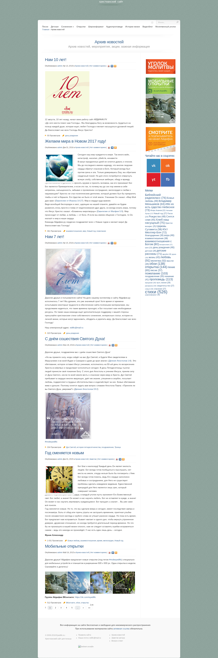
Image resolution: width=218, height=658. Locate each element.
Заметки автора (118, 638)
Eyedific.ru (60, 635)
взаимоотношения (74, 231)
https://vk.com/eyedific (85, 597)
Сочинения (67, 26)
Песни (45, 26)
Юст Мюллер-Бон (156, 231)
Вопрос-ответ (117, 641)
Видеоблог (148, 26)
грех (148, 248)
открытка (156, 267)
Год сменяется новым (64, 453)
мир (84, 231)
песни (156, 270)
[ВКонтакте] (112, 66)
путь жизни (163, 282)
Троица (118, 447)
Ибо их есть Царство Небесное (159, 207)
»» (89, 608)
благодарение (154, 235)
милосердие (108, 541)
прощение (150, 283)
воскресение (165, 244)
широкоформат (152, 295)
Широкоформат (96, 26)
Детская (55, 26)
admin (59, 66)
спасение (160, 289)
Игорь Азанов (158, 210)
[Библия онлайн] (86, 647)
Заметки (92, 459)
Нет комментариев (97, 66)
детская (150, 251)
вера (169, 235)
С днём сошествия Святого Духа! (75, 338)
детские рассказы (155, 252)
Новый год (91, 231)
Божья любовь (74, 541)
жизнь (154, 257)
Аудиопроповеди (114, 26)
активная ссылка (121, 628)
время (99, 541)
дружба (167, 254)
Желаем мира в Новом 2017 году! (75, 141)
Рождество (157, 216)
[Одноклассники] (115, 66)
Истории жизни (132, 26)
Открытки (81, 26)
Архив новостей (81, 66)
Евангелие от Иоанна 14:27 (69, 200)
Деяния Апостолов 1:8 (120, 361)
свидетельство (165, 286)
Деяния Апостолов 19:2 (86, 389)
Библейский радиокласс (155, 196)
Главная (45, 30)
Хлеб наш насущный (157, 221)
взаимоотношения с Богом (158, 243)
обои (157, 264)
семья (149, 289)
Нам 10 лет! (55, 59)
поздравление (108, 447)
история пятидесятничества (89, 447)
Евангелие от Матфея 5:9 (109, 211)
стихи (156, 291)
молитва (158, 260)
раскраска (150, 286)
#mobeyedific (51, 441)
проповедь (161, 279)
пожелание (101, 231)
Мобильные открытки (64, 546)
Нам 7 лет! (54, 236)
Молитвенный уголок (165, 26)
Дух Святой (71, 447)
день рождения (71, 136)
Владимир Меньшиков (158, 202)
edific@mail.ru (76, 327)
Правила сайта (84, 635)
